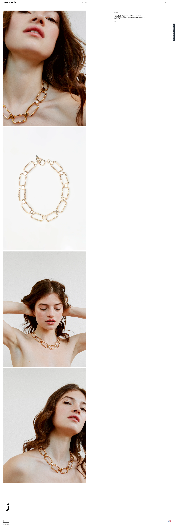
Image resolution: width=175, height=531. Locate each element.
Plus (115, 21)
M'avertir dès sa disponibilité (173, 32)
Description (116, 12)
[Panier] (170, 2)
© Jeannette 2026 (6, 524)
